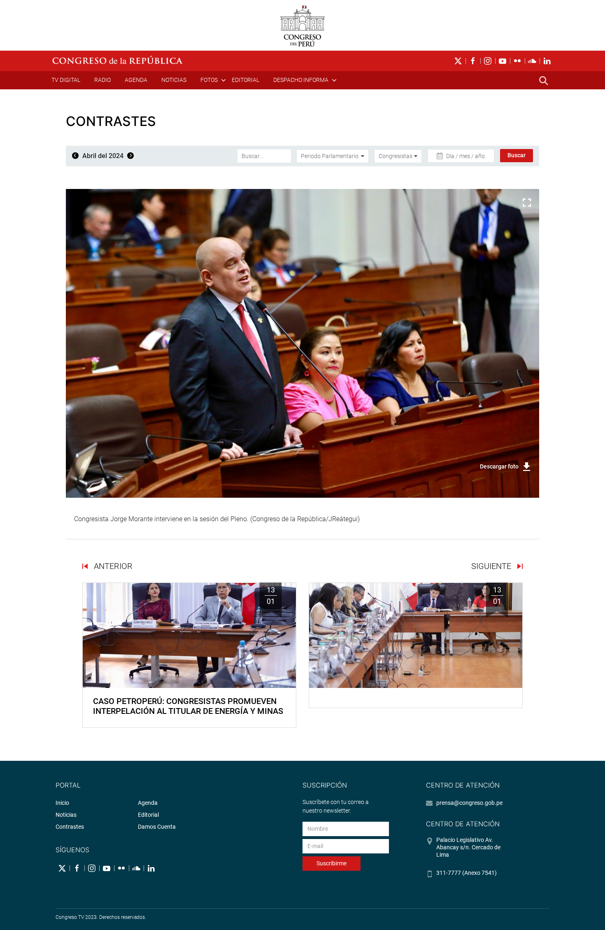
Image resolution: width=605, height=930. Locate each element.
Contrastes (70, 826)
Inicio (62, 802)
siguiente (492, 566)
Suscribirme (331, 863)
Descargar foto (499, 466)
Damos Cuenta (157, 826)
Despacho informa (300, 80)
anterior (112, 566)
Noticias (173, 80)
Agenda (136, 80)
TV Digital (65, 80)
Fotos (209, 80)
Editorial (245, 80)
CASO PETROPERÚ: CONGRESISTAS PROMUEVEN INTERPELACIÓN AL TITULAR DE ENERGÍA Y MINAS (188, 706)
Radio (102, 80)
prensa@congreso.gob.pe (469, 802)
